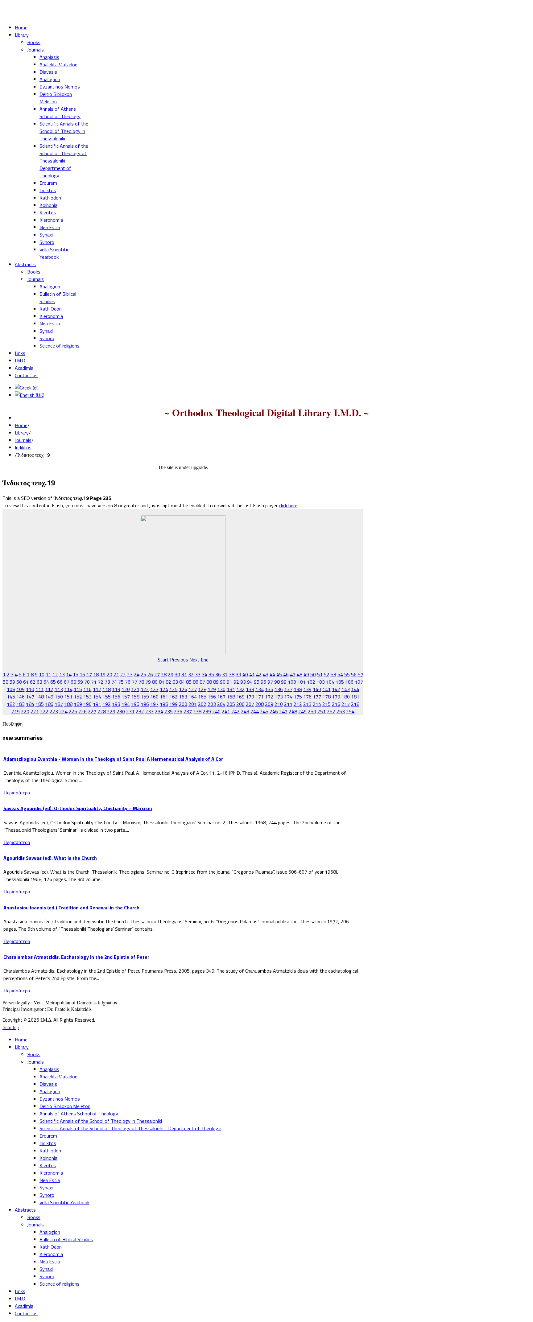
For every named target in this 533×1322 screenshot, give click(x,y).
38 (231, 674)
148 (39, 696)
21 (116, 674)
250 (312, 711)
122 (145, 689)
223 (54, 711)
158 (135, 696)
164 (192, 696)
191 (97, 704)
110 (30, 689)
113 (59, 689)
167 (221, 696)
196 (145, 704)
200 (183, 704)
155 (106, 696)
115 (78, 689)
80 (155, 682)
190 (87, 704)
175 (298, 696)
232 (140, 711)
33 (197, 674)
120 (126, 689)
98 (277, 682)
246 (274, 711)
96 (263, 682)
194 (126, 704)
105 (340, 682)
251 (321, 711)
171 (259, 696)
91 (229, 682)
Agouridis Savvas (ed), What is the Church (50, 858)
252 (331, 711)
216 (336, 704)
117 (97, 689)
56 (354, 674)
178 (326, 696)
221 (35, 711)
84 (182, 682)
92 (236, 682)
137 (288, 689)
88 (209, 682)
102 (311, 682)
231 (130, 711)
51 (320, 674)
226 (82, 711)
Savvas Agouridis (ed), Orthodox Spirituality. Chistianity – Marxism (77, 808)
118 (106, 689)
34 (204, 674)
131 (231, 689)
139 (307, 689)
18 (96, 674)
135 (269, 689)
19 (102, 674)
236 (178, 711)
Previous (179, 659)
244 (254, 711)
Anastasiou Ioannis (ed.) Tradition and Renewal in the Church (71, 907)
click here (288, 505)
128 (202, 689)
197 (154, 704)
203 (212, 704)
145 (11, 696)
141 (326, 689)
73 (107, 682)
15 (75, 674)
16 (82, 674)
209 (269, 704)
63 (39, 682)
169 (240, 696)
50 (313, 674)
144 (355, 689)
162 (173, 696)
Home (21, 425)
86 (195, 682)
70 (87, 682)
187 (59, 704)
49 (306, 674)
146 (20, 696)
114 (68, 689)
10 (41, 674)
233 (149, 711)
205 (231, 704)
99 (284, 682)
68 (73, 682)
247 (283, 711)
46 (286, 674)
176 (307, 696)
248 (293, 711)
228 (101, 711)
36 (218, 674)
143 (345, 689)
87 (202, 682)
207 (250, 704)
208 (259, 704)
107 (359, 682)
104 (330, 682)
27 (157, 674)
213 (307, 704)
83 (175, 682)
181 (355, 696)
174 (288, 696)
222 (44, 711)
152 (78, 696)
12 (55, 674)
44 (272, 674)
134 (259, 689)
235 (168, 711)
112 (49, 689)
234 (159, 711)
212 (298, 704)
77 (134, 682)
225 (73, 711)
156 (116, 696)
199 (173, 704)
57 (360, 674)
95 (256, 682)
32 (191, 674)
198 (164, 704)
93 (243, 682)
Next (194, 659)
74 (114, 682)
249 (302, 711)
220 (25, 711)
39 (238, 674)
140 (317, 689)
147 (30, 696)
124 (164, 689)
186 (49, 704)
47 (292, 674)
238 (197, 711)
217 (345, 704)
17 (89, 674)
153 (87, 696)
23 (130, 674)
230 (121, 711)
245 (264, 711)
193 (116, 704)
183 (20, 704)
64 (46, 682)
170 (250, 696)
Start (163, 659)
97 (270, 682)
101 (301, 682)
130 (221, 689)
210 (279, 704)
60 (19, 682)
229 (111, 711)
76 (127, 682)
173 (279, 696)
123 (154, 689)
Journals (23, 440)
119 (116, 689)
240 (216, 711)
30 (177, 674)
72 (100, 682)
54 (340, 674)
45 (279, 674)
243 (245, 711)
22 (123, 674)
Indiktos (23, 447)
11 (48, 674)
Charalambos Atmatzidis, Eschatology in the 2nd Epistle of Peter (76, 957)
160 (154, 696)
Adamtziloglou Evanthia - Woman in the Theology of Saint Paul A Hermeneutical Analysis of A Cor (113, 759)
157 (126, 696)
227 (92, 711)
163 (183, 696)
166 (212, 696)
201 (192, 704)
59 (12, 682)
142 (336, 689)
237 (188, 711)
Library (22, 432)
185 (39, 704)
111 (39, 689)
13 (62, 674)
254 (350, 711)
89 (216, 682)
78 (141, 682)
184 (30, 704)
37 (225, 674)
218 (355, 704)
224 (63, 711)
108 (11, 689)
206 (240, 704)
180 (345, 696)
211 (288, 704)
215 (326, 704)
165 (202, 696)
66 (60, 682)
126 (183, 689)
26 (150, 674)
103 (320, 682)
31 (184, 674)
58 (5, 682)
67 (66, 682)
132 (240, 689)
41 (252, 674)
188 (68, 704)
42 (259, 674)
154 (97, 696)
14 (69, 674)
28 (164, 674)
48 (299, 674)
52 (326, 674)
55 (347, 674)
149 (49, 696)
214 (317, 704)
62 (32, 682)
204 (221, 704)
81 (161, 682)
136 (279, 689)
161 (164, 696)
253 (341, 711)
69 (80, 682)
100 (292, 682)
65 (53, 682)
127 (192, 689)
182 (11, 704)
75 (121, 682)
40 (245, 674)
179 (336, 696)
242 (235, 711)
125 (173, 689)
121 (135, 689)
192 (106, 704)
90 (222, 682)
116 (87, 689)
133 (250, 689)
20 (109, 674)
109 (20, 689)
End (205, 659)
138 (298, 689)
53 (333, 674)
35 (211, 674)
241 (226, 711)
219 (15, 711)
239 (207, 711)
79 (148, 682)
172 (269, 696)
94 (250, 682)
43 (265, 674)
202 (202, 704)
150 (59, 696)
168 (231, 696)
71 (94, 682)
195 (135, 704)
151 (68, 696)
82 (168, 682)
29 (170, 674)
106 (349, 682)
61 (26, 682)
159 (145, 696)
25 (143, 674)
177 (317, 696)
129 (212, 689)
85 (189, 682)
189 (78, 704)
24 (136, 674)
